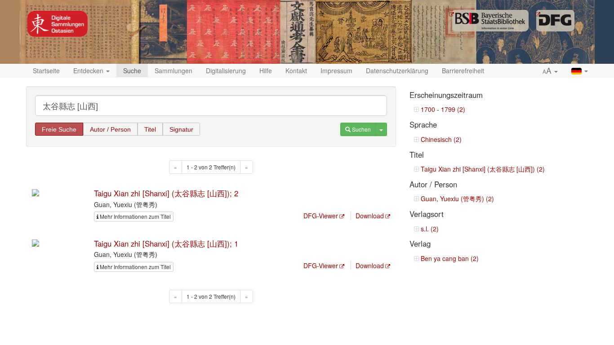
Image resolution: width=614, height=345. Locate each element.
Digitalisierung (226, 70)
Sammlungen (173, 70)
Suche (132, 70)
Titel (150, 129)
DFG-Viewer (320, 215)
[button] (550, 71)
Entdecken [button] (89, 70)
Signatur (181, 129)
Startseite (46, 70)
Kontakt (296, 70)
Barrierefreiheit (463, 70)
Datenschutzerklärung (397, 70)
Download (370, 215)
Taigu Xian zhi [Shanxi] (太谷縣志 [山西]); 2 (166, 193)
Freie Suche (59, 129)
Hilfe (265, 70)
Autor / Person (110, 129)
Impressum (336, 70)
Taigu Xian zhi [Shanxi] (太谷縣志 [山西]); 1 (166, 243)
